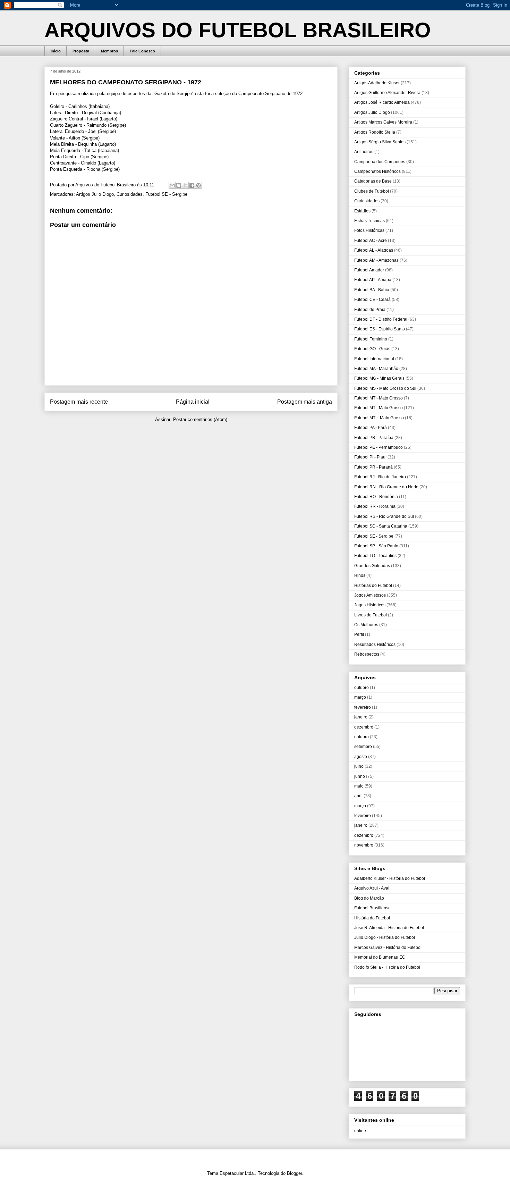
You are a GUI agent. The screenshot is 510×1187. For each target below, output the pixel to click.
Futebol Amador (369, 270)
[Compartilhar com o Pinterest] (198, 185)
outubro (361, 687)
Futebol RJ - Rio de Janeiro (380, 476)
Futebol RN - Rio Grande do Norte (386, 487)
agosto (360, 756)
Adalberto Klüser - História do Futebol (389, 878)
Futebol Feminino (370, 339)
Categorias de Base (373, 181)
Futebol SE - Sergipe (166, 194)
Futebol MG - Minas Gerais (379, 378)
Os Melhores (366, 624)
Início (56, 51)
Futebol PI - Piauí (370, 457)
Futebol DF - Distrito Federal (380, 319)
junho (359, 776)
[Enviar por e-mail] (172, 185)
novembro (363, 845)
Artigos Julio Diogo (95, 194)
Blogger (294, 1173)
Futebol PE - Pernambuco (378, 447)
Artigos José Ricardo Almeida (382, 102)
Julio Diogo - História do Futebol (384, 937)
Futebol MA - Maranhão (376, 368)
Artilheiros (363, 151)
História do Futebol (372, 918)
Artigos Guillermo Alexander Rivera (387, 92)
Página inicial (193, 402)
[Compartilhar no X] (185, 185)
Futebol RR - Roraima (375, 506)
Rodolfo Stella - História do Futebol (387, 967)
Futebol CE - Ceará (372, 299)
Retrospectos (366, 654)
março (360, 697)
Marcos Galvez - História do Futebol (388, 947)
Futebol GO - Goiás (372, 348)
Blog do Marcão (369, 898)
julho (359, 766)
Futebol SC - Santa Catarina (380, 526)
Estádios (362, 211)
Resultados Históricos (375, 644)
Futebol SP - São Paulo (376, 546)
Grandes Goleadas (372, 565)
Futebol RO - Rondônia (376, 496)
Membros (109, 51)
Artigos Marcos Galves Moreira (383, 122)
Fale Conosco (142, 51)
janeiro (360, 717)
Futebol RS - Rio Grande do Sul (384, 516)
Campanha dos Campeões (379, 161)
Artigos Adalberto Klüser (377, 83)
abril (358, 795)
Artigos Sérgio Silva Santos (380, 142)
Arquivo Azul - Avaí (371, 888)
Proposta (81, 51)
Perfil (359, 634)
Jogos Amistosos (370, 595)
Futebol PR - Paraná (373, 467)
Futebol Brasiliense (372, 908)
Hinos (359, 575)
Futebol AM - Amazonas (376, 260)
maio (359, 786)
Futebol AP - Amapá (372, 279)
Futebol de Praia (369, 309)
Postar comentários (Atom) (200, 419)
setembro (363, 746)
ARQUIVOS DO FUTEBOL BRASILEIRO (237, 30)
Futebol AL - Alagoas (373, 250)
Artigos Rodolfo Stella (374, 132)
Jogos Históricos (369, 605)
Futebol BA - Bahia (371, 289)
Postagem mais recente (79, 402)
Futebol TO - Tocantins (375, 555)
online (360, 1130)
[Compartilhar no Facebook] (191, 185)
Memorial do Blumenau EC (379, 957)
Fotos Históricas (369, 230)
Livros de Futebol (370, 615)
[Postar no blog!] (178, 185)
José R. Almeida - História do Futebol (389, 927)
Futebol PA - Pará (370, 427)
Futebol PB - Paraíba (373, 437)
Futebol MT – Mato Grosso (379, 417)
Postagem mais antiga (304, 402)
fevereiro (362, 707)
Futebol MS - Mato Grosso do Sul (385, 388)
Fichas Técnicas (369, 220)
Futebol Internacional (374, 358)
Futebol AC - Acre (370, 240)
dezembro (363, 727)
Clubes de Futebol (371, 191)
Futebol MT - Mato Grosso (378, 398)
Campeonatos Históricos (377, 171)
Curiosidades (130, 194)
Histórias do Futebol (373, 585)
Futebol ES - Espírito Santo (379, 329)
